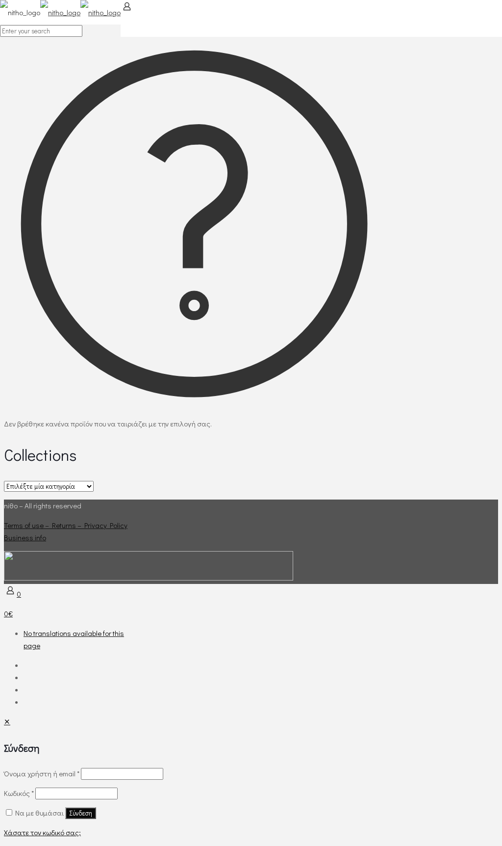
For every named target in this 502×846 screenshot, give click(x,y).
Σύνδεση (80, 813)
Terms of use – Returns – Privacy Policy (65, 525)
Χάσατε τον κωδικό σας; (42, 832)
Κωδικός (19, 793)
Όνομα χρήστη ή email (41, 773)
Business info (25, 537)
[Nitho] (60, 12)
